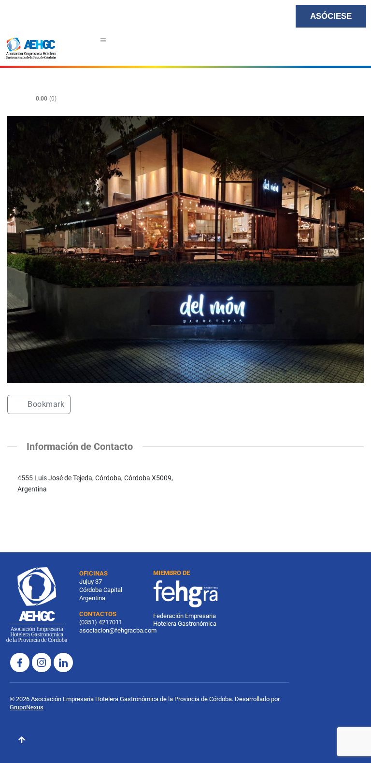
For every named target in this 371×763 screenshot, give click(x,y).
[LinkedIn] (63, 662)
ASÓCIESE (331, 16)
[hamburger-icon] (103, 41)
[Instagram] (41, 662)
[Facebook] (19, 662)
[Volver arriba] (22, 741)
